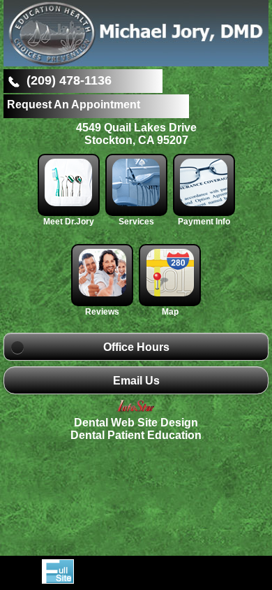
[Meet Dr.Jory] (70, 202)
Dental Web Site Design (136, 423)
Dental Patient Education (136, 435)
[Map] (169, 292)
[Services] (138, 202)
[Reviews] (103, 292)
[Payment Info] (204, 202)
